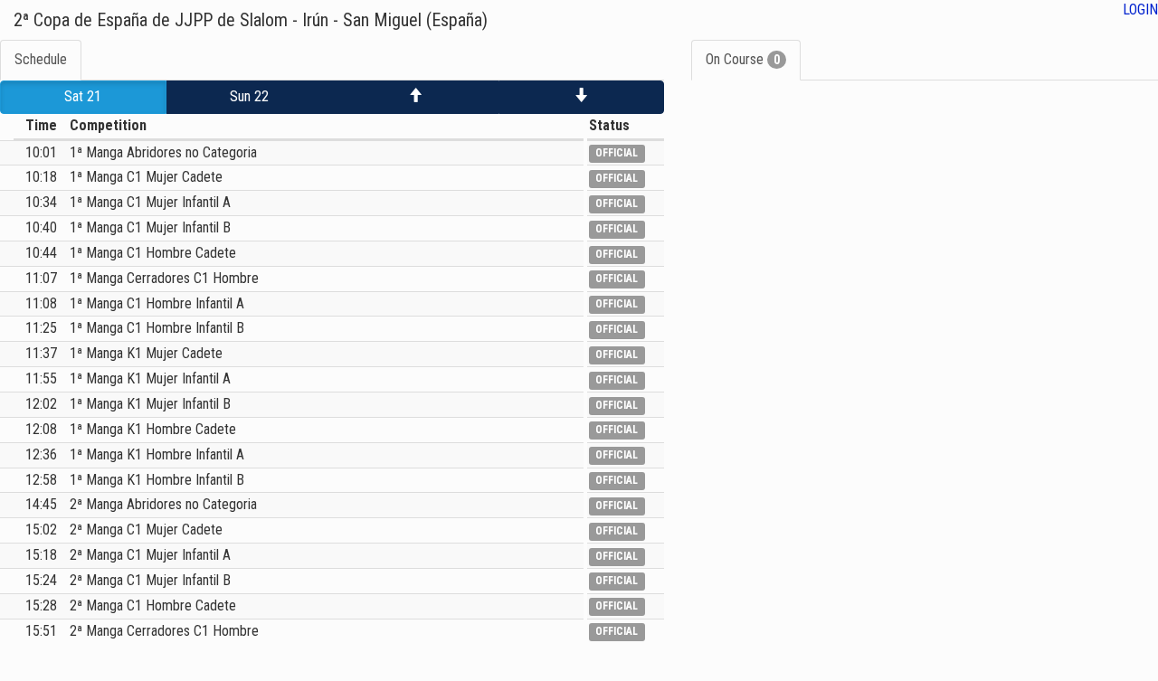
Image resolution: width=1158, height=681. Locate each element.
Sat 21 (82, 96)
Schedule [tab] (40, 59)
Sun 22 (249, 96)
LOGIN (1140, 9)
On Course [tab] (743, 59)
